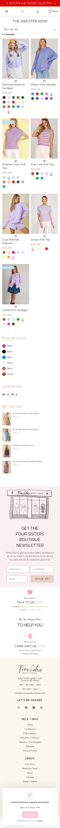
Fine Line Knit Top (42, 164)
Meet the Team (30, 768)
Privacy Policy (30, 750)
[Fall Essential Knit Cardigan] (15, 59)
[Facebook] (26, 707)
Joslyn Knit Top (40, 239)
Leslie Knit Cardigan (15, 310)
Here (39, 602)
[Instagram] (19, 707)
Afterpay (29, 746)
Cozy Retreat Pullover (10, 241)
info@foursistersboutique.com (34, 606)
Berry (9, 346)
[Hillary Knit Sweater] (44, 59)
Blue (9, 357)
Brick (9, 368)
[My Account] (37, 11)
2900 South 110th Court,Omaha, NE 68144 (30, 679)
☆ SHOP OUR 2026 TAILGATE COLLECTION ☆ (30, 3)
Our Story (30, 764)
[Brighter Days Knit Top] (15, 138)
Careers (30, 777)
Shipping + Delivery (30, 737)
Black (9, 351)
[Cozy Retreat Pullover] (15, 214)
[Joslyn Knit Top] (44, 214)
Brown (10, 374)
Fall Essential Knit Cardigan (13, 86)
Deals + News (30, 781)
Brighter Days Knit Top (14, 166)
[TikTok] (41, 707)
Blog (30, 773)
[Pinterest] (34, 707)
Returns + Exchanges (30, 742)
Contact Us (30, 729)
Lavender (10, 34)
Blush (10, 363)
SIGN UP (42, 579)
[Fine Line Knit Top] (44, 138)
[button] (15, 81)
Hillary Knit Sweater (44, 84)
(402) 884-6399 (33, 610)
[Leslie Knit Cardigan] (15, 284)
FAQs (30, 724)
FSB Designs (30, 733)
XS (3, 394)
